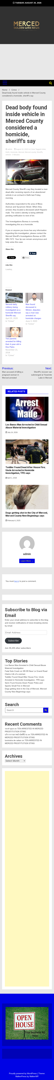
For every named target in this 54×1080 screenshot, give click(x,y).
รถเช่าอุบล (9, 728)
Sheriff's (40, 152)
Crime (32, 149)
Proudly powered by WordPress (23, 1073)
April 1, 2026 (12, 478)
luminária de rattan (13, 740)
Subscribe (13, 640)
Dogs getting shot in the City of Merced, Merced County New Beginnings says (27, 514)
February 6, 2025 (13, 521)
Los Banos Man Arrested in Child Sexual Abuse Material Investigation (26, 426)
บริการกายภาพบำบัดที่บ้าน (16, 734)
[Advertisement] (27, 61)
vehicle (8, 155)
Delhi (8, 152)
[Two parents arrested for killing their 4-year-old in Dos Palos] (14, 332)
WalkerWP (33, 1076)
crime (44, 149)
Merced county (30, 152)
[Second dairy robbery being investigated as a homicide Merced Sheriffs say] (14, 298)
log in (16, 581)
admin (10, 149)
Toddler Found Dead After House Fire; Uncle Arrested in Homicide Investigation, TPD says (25, 470)
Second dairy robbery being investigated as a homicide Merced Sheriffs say (13, 310)
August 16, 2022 (22, 149)
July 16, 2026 (12, 432)
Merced (21, 152)
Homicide (14, 152)
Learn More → (27, 561)
